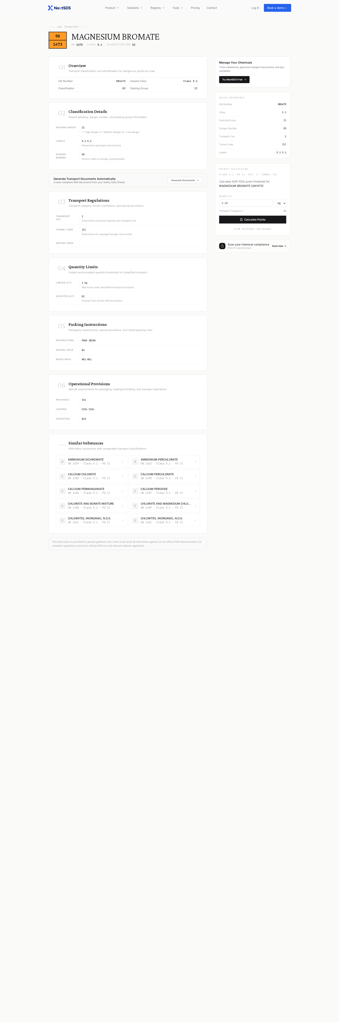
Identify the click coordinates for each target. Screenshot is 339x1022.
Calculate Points (255, 219)
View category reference (252, 229)
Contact (212, 7)
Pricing (195, 7)
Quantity (225, 196)
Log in (255, 7)
